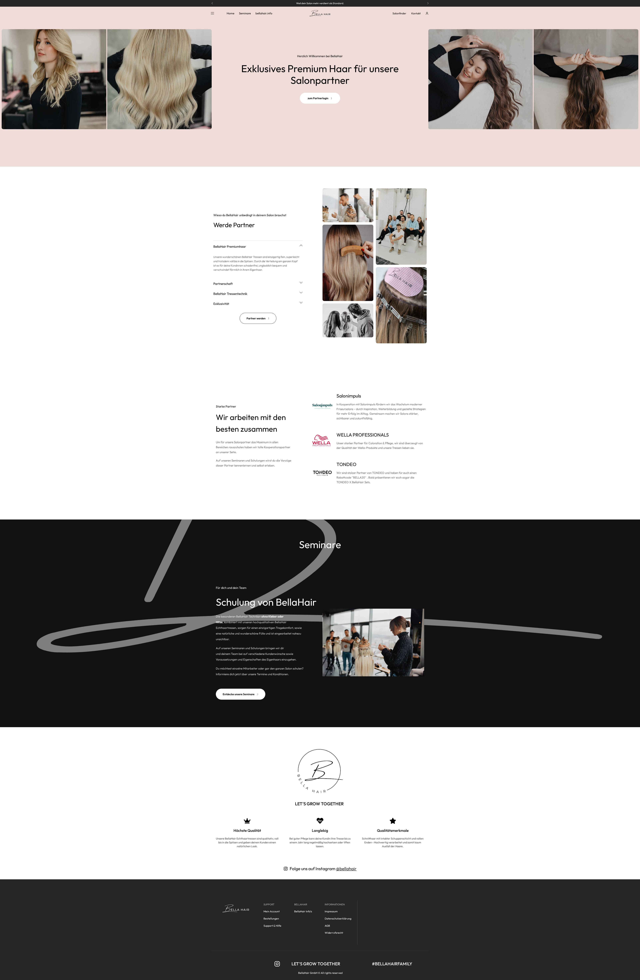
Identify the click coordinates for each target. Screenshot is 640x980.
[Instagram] (277, 963)
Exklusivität (221, 304)
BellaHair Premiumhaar (229, 246)
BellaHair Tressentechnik (230, 294)
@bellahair (346, 868)
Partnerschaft (223, 284)
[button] (212, 3)
